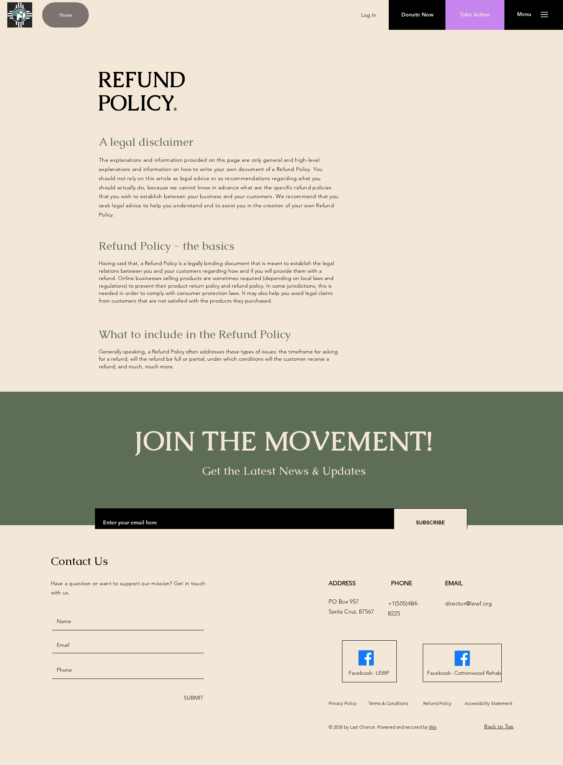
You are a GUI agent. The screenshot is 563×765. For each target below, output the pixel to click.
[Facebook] (366, 658)
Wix (433, 727)
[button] (524, 14)
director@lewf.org (468, 603)
